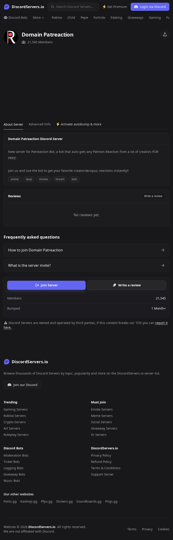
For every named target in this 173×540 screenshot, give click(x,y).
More (37, 17)
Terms (132, 529)
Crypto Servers (15, 422)
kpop (29, 179)
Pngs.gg (111, 501)
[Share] (164, 34)
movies (43, 179)
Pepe (84, 17)
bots (74, 179)
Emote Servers (102, 409)
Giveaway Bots (14, 474)
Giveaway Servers (104, 428)
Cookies (163, 529)
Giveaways (135, 17)
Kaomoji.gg (28, 501)
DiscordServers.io (41, 527)
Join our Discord (25, 385)
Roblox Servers (15, 416)
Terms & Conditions (106, 468)
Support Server (102, 474)
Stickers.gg (64, 501)
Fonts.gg (10, 501)
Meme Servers (102, 416)
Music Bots (12, 480)
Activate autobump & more (80, 124)
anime (15, 179)
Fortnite (99, 17)
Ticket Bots (12, 462)
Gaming (155, 17)
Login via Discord (153, 7)
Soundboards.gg (89, 501)
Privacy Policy (101, 455)
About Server (13, 124)
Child (71, 17)
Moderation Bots (16, 455)
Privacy (147, 529)
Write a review (153, 196)
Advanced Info (39, 124)
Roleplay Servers (16, 434)
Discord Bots (17, 17)
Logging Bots (13, 468)
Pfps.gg (46, 501)
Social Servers (101, 422)
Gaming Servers (16, 409)
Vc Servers (99, 434)
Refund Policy (101, 462)
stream (59, 179)
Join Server (49, 285)
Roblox (57, 17)
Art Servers (12, 428)
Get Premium (116, 7)
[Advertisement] (86, 83)
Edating (116, 17)
